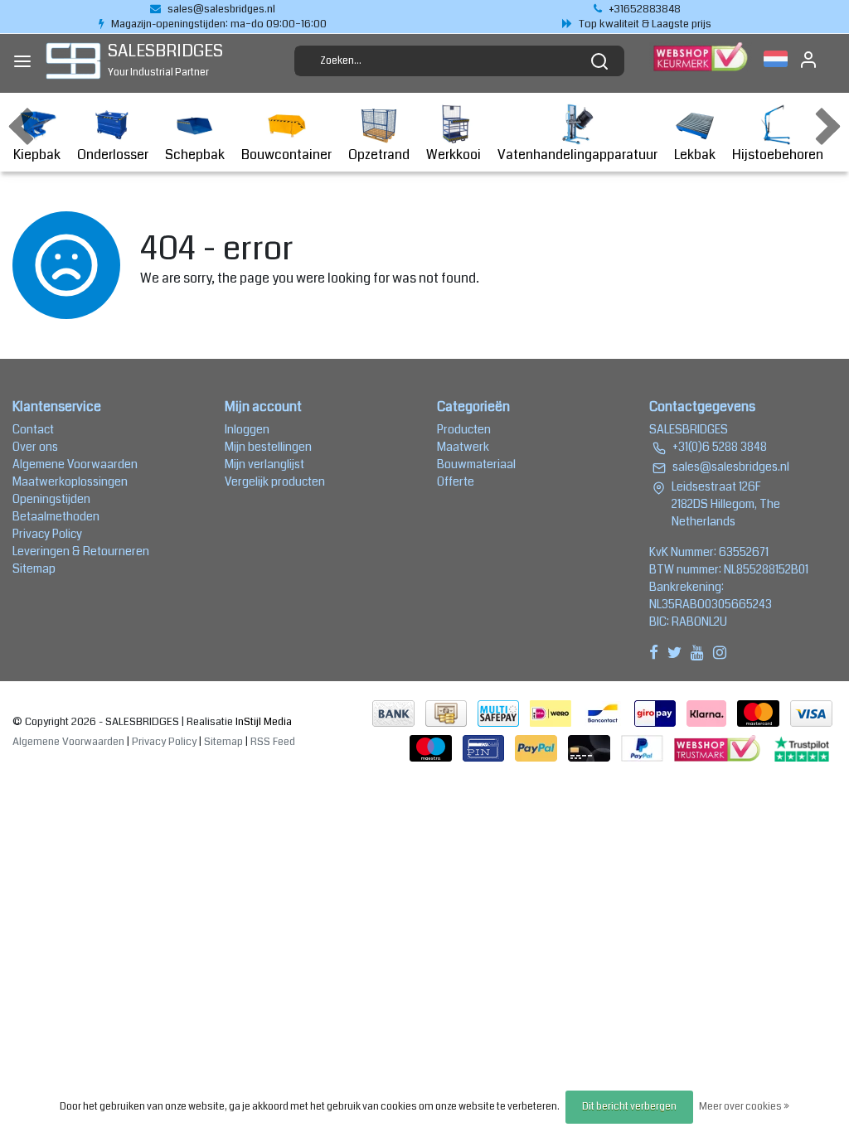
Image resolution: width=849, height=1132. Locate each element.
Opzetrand (379, 154)
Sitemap (34, 568)
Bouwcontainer (286, 154)
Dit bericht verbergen (629, 1107)
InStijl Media (262, 721)
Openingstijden (51, 499)
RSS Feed (272, 741)
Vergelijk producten (275, 481)
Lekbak (695, 154)
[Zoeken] (599, 61)
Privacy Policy (47, 533)
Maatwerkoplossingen (70, 481)
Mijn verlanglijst (264, 464)
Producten (464, 429)
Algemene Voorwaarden (75, 464)
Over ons (35, 446)
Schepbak (195, 154)
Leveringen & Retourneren (80, 551)
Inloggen (247, 429)
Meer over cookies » (744, 1107)
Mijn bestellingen (268, 446)
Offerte (455, 481)
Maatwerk (463, 446)
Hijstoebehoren (777, 154)
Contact (33, 429)
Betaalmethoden (55, 516)
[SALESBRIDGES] (73, 61)
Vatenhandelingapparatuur (577, 154)
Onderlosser (112, 154)
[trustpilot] (802, 747)
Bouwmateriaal (476, 464)
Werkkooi (453, 154)
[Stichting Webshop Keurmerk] (719, 747)
